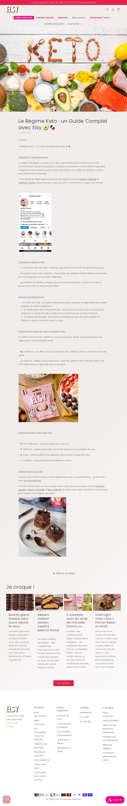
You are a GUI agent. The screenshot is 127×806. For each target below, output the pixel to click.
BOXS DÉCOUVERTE (40, 714)
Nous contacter (108, 714)
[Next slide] (124, 2)
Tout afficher (63, 683)
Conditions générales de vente (109, 756)
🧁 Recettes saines (63, 741)
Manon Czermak (87, 179)
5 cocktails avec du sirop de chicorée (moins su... (77, 620)
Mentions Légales (107, 746)
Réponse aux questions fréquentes (109, 729)
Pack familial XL (42, 760)
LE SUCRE (84, 717)
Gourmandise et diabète (64, 725)
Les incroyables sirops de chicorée (40, 734)
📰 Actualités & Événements (64, 733)
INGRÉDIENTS (86, 712)
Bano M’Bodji (54, 489)
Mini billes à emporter (40, 754)
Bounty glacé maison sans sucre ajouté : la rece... (19, 620)
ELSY (56, 799)
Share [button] (23, 140)
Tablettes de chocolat (40, 746)
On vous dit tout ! (63, 717)
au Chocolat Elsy (32, 480)
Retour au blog (65, 573)
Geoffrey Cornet (26, 182)
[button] (107, 9)
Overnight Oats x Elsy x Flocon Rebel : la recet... (106, 620)
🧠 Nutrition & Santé (64, 749)
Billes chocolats (39, 722)
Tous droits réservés (70, 799)
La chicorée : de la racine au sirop (40, 776)
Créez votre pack (40, 766)
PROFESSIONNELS (111, 720)
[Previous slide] (3, 2)
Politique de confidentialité (110, 738)
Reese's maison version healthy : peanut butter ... (49, 624)
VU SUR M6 (85, 721)
